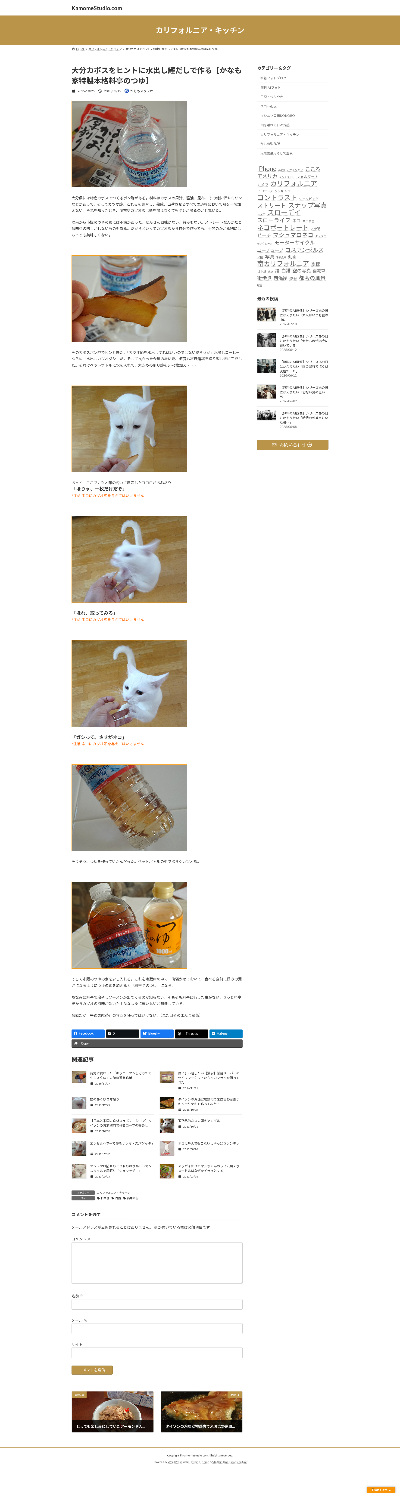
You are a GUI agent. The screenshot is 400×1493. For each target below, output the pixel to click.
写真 (269, 256)
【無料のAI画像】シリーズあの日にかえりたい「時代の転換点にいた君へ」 (304, 417)
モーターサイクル (294, 242)
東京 (270, 271)
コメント (81, 1239)
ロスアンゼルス (304, 250)
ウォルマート (307, 176)
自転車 (319, 271)
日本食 (105, 1198)
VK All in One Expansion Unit (229, 1462)
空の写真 (301, 271)
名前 (77, 1296)
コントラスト (277, 198)
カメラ (262, 184)
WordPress (175, 1462)
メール (79, 1320)
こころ (312, 169)
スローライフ (274, 220)
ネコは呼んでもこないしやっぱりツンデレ (208, 1143)
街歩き (264, 278)
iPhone (266, 168)
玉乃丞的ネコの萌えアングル (199, 1121)
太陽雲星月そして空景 (276, 153)
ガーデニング (264, 191)
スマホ (261, 213)
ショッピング (309, 199)
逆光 (293, 278)
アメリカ (267, 176)
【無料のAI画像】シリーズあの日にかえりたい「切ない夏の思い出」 (304, 392)
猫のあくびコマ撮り (104, 1099)
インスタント (286, 177)
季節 (316, 264)
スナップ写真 (307, 205)
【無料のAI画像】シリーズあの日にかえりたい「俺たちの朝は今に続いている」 (304, 340)
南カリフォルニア (283, 263)
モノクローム (264, 243)
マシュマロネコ (293, 235)
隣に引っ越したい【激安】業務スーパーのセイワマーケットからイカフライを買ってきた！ (209, 1077)
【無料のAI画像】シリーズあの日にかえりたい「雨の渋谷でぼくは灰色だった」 (304, 366)
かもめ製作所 (270, 144)
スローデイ (284, 212)
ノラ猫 (315, 229)
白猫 (118, 1198)
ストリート (271, 205)
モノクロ (320, 236)
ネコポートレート (283, 227)
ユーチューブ (270, 250)
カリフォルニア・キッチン (113, 1192)
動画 (292, 256)
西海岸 (281, 278)
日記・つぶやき (271, 97)
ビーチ (264, 235)
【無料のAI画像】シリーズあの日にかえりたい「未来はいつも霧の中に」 (304, 315)
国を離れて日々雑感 (275, 125)
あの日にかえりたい (290, 169)
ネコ (296, 220)
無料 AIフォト (270, 88)
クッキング (282, 191)
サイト (77, 1344)
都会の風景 (312, 278)
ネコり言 (309, 221)
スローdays (268, 106)
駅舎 (259, 285)
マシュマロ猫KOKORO (277, 116)
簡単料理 (132, 1198)
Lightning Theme (198, 1462)
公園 (260, 257)
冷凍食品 (281, 257)
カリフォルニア (293, 183)
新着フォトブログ (273, 78)
